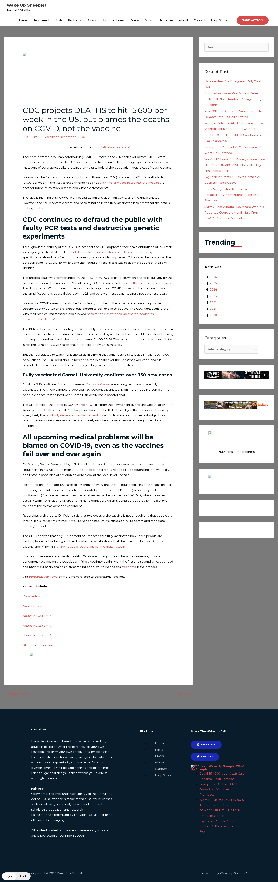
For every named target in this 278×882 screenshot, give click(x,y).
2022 (213, 302)
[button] (253, 20)
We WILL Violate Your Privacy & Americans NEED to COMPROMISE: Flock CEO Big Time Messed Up (234, 165)
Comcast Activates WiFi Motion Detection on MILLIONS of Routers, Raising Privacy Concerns (234, 99)
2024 (213, 289)
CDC (26, 137)
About (183, 20)
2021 (213, 308)
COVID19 (37, 137)
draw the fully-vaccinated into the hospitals (130, 182)
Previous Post (15, 693)
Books (91, 20)
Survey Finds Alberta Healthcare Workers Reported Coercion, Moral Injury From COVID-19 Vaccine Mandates (234, 212)
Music (149, 20)
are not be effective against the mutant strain (92, 546)
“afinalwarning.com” (115, 147)
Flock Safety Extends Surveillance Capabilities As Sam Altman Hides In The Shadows (233, 194)
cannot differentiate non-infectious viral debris (99, 252)
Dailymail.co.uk (33, 596)
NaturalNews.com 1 (36, 606)
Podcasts (74, 20)
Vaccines (51, 137)
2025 (213, 283)
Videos (134, 20)
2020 (213, 315)
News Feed (41, 20)
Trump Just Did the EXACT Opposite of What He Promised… (218, 789)
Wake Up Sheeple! (26, 5)
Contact (199, 20)
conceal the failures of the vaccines (146, 283)
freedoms (129, 567)
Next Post (184, 693)
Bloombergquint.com (38, 645)
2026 (213, 277)
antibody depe (57, 415)
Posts (58, 20)
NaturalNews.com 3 (37, 625)
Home (22, 20)
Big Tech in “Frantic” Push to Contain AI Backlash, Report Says (219, 826)
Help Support (221, 20)
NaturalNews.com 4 (37, 635)
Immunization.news (43, 576)
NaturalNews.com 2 (37, 616)
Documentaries (113, 20)
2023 (213, 296)
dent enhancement (84, 415)
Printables (166, 20)
